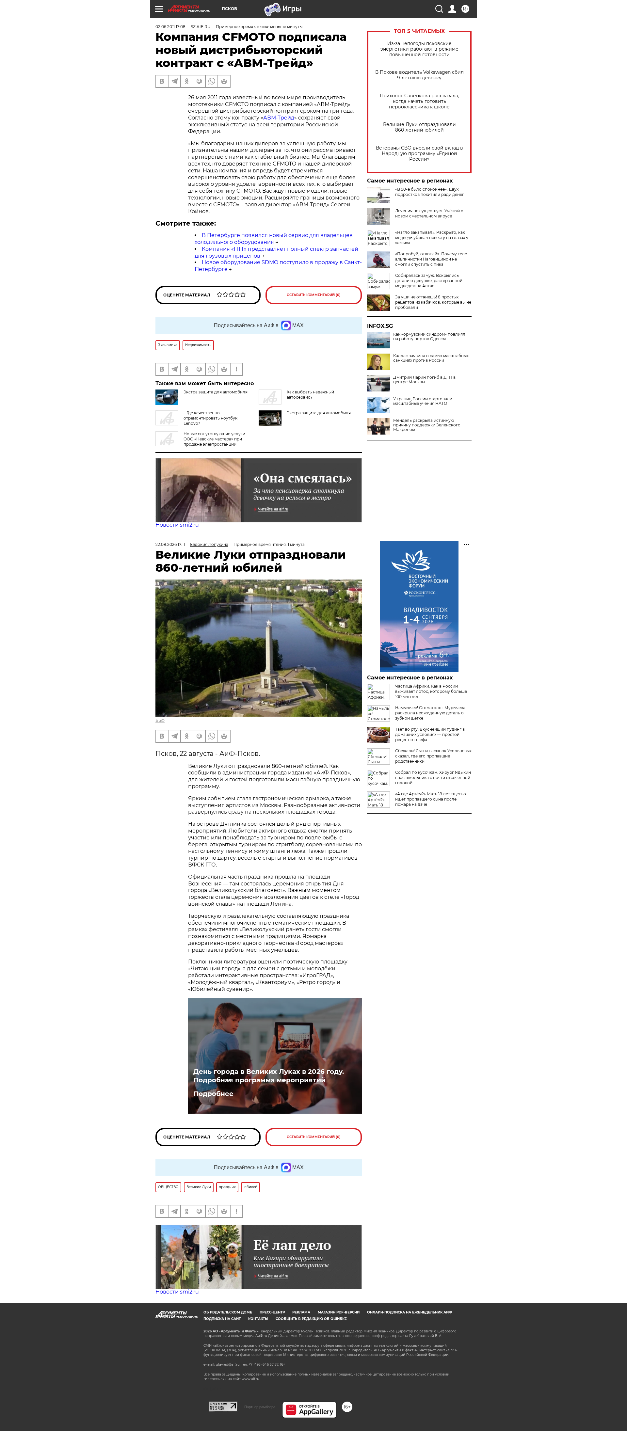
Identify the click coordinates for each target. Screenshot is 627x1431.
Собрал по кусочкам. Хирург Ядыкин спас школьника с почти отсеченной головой (433, 777)
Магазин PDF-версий (339, 1312)
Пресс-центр (272, 1312)
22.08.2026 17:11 (170, 544)
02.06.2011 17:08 (170, 26)
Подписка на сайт (222, 1319)
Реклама (301, 1312)
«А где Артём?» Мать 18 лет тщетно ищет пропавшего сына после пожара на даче (430, 799)
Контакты (258, 1319)
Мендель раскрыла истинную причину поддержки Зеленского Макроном (426, 425)
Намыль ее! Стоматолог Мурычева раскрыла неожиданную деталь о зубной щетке (430, 713)
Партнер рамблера (259, 1407)
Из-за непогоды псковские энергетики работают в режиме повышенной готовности (419, 49)
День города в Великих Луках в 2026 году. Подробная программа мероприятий (268, 1076)
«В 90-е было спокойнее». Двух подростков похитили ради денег (429, 192)
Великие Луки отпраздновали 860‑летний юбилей (419, 127)
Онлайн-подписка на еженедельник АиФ (409, 1312)
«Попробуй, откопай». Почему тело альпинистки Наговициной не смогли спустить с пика (431, 259)
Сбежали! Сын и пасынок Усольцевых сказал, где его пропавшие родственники (433, 756)
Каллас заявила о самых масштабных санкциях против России (431, 358)
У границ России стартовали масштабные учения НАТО (422, 401)
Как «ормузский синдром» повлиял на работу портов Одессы (429, 336)
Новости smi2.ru (177, 525)
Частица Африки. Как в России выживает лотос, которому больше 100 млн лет (431, 691)
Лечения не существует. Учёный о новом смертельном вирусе (429, 213)
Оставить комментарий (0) (314, 295)
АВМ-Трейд (278, 118)
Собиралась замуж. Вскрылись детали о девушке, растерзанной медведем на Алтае (428, 280)
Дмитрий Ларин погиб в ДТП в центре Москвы (424, 379)
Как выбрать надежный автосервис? (310, 395)
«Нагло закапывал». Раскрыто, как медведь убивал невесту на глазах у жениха (431, 237)
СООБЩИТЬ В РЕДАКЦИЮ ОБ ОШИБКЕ (311, 1319)
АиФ (160, 720)
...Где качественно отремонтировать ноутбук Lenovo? (210, 418)
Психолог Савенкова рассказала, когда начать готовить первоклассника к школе (419, 101)
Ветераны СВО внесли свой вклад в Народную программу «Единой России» (419, 153)
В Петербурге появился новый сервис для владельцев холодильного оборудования (274, 238)
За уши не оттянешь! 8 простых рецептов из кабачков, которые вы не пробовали (433, 302)
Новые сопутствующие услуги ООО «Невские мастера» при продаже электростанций (214, 439)
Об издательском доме (227, 1312)
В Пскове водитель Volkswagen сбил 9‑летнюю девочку (419, 75)
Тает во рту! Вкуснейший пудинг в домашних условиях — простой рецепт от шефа (430, 734)
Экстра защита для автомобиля (319, 412)
